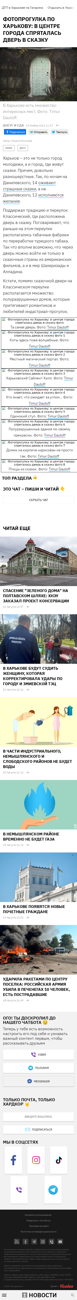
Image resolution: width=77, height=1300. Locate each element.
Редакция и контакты (38, 1220)
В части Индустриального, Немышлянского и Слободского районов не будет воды (37, 758)
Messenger (42, 1081)
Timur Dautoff (58, 327)
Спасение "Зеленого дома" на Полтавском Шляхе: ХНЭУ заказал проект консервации (36, 596)
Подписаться (42, 1129)
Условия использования (38, 1214)
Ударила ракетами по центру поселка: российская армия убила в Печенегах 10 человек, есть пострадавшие (36, 986)
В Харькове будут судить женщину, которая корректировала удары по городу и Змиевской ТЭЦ (32, 676)
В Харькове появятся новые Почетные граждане (34, 909)
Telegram (42, 1068)
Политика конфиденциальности (38, 1231)
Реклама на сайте (39, 1225)
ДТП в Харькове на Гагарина (22, 8)
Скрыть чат (38, 500)
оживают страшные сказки (29, 185)
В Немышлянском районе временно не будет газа (31, 836)
